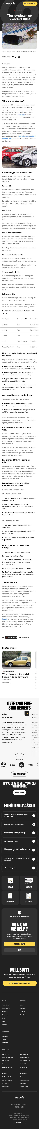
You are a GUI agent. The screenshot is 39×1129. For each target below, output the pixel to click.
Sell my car (5, 1054)
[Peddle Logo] (10, 3)
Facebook (5, 1036)
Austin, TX (23, 1064)
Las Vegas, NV (24, 1054)
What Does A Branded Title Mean (26, 51)
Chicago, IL (23, 1067)
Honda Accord (24, 1080)
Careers (4, 1024)
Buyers (22, 1005)
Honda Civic (23, 1073)
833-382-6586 (19, 1108)
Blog (3, 51)
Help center (5, 1005)
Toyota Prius (23, 1077)
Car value (5, 1064)
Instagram (5, 1042)
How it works (6, 1008)
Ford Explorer (24, 1083)
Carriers (22, 1011)
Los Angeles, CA (25, 1060)
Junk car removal (7, 1067)
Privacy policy (25, 1115)
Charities (22, 1015)
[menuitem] (19, 815)
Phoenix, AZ (5, 1083)
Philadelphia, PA (25, 1057)
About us (4, 1011)
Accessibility (13, 1117)
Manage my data (17, 1119)
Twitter (4, 1039)
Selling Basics (11, 51)
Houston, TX (5, 1073)
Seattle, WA (5, 1086)
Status (25, 1119)
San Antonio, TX (7, 1080)
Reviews (4, 1015)
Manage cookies (23, 1117)
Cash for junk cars (7, 1057)
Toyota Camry (24, 1086)
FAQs (3, 1021)
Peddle (4, 619)
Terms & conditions (14, 1115)
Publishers (23, 1008)
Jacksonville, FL (6, 1077)
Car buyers (5, 1060)
